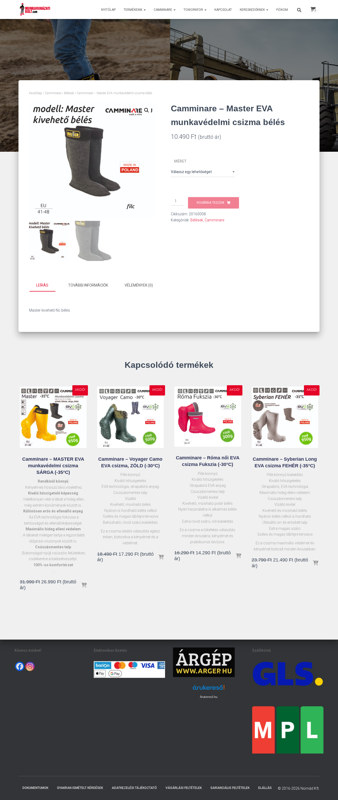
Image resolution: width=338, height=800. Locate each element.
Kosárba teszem (210, 202)
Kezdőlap (35, 93)
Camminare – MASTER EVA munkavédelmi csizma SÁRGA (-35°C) (53, 465)
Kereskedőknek (253, 10)
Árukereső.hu (208, 696)
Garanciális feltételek (230, 788)
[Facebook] (19, 666)
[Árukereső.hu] (208, 689)
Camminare (163, 10)
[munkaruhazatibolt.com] (35, 9)
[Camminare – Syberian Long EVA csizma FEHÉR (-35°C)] (285, 417)
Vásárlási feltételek (184, 788)
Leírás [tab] (42, 285)
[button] (144, 10)
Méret (180, 161)
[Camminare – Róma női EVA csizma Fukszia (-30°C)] (207, 417)
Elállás (265, 788)
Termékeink (133, 10)
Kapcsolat (223, 10)
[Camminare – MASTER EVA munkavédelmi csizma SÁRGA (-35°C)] (53, 417)
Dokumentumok (35, 788)
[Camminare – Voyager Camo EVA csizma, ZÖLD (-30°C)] (130, 417)
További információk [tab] (88, 285)
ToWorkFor (194, 10)
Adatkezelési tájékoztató (134, 788)
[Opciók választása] (84, 585)
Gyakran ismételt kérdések (80, 788)
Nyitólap (108, 10)
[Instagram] (30, 666)
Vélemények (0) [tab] (139, 285)
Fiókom (282, 10)
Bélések (69, 93)
